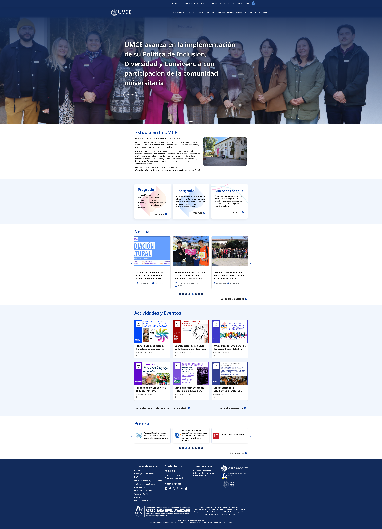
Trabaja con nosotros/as (144, 484)
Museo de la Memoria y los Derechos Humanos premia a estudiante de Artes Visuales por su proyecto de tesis (229, 275)
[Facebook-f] (170, 488)
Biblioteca (226, 3)
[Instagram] (166, 488)
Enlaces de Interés (190, 3)
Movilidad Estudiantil (143, 501)
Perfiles (202, 3)
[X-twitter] (174, 488)
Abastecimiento (141, 487)
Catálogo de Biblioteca (144, 474)
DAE (233, 3)
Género (246, 3)
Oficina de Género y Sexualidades (148, 480)
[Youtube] (182, 488)
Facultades (175, 3)
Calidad (239, 3)
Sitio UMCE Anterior (143, 490)
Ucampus (138, 470)
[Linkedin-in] (178, 488)
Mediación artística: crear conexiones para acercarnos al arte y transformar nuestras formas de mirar (151, 275)
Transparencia (214, 3)
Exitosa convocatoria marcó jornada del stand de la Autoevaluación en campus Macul (180, 63)
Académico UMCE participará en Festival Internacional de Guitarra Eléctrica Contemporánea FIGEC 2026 (190, 275)
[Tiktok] (186, 488)
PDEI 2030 (138, 497)
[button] (191, 70)
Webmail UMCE (141, 494)
